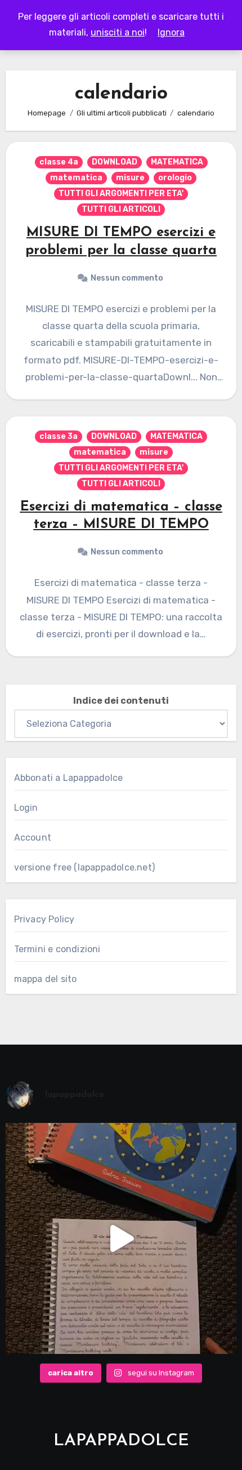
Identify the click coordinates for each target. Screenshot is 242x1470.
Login (26, 807)
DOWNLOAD (114, 162)
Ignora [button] (171, 32)
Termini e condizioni (57, 949)
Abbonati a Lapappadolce (68, 777)
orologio (175, 178)
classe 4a (58, 162)
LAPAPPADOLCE (121, 1441)
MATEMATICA (177, 162)
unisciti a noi (118, 32)
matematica (76, 178)
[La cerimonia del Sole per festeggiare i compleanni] (121, 1238)
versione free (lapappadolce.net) (84, 867)
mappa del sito (45, 979)
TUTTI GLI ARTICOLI (121, 209)
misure (130, 178)
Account (32, 837)
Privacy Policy (44, 919)
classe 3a (58, 436)
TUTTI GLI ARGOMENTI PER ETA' (121, 193)
